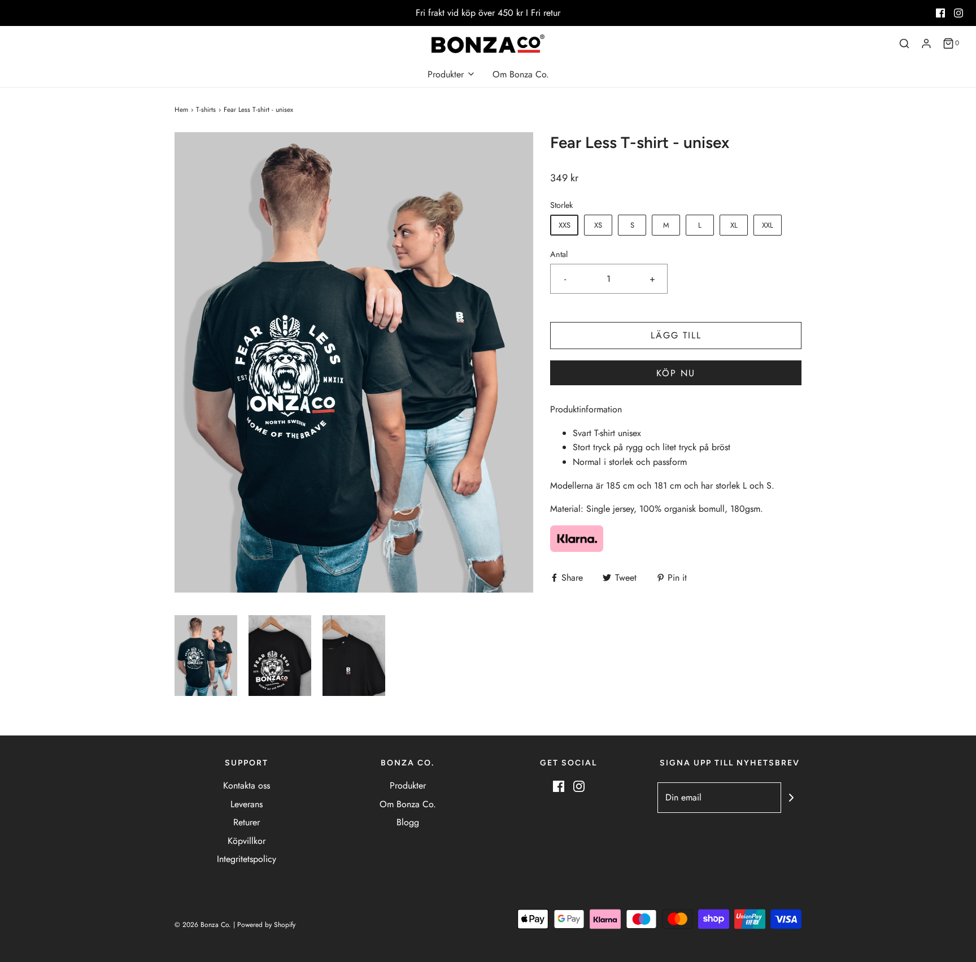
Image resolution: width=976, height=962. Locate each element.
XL (734, 225)
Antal (559, 254)
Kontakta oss (246, 785)
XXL (767, 225)
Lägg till (676, 335)
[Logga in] (926, 43)
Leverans (246, 804)
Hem (181, 110)
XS (598, 225)
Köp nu (675, 373)
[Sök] (904, 43)
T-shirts (206, 110)
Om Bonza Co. (521, 74)
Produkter (408, 785)
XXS (564, 225)
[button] (206, 655)
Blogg (407, 822)
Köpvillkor (246, 840)
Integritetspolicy (246, 858)
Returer (246, 822)
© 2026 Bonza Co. (203, 925)
